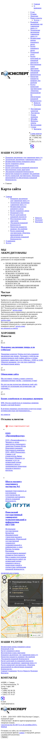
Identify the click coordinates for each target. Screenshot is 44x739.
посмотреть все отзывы (10, 573)
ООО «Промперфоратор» (15, 434)
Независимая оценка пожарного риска (35, 41)
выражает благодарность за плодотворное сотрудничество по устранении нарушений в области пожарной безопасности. (15, 496)
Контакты (37, 129)
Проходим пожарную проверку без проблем (35, 80)
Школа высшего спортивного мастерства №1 (13, 484)
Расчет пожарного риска (34, 48)
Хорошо (4, 737)
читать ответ (17, 310)
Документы (35, 113)
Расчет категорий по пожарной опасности (35, 59)
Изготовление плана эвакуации (17, 170)
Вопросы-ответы (34, 122)
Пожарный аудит (12, 165)
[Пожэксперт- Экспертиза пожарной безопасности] (15, 78)
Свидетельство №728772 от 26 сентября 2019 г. (19, 725)
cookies (21, 733)
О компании (37, 7)
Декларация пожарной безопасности (35, 72)
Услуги (37, 20)
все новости (5, 414)
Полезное (39, 220)
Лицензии (34, 16)
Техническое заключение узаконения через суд (35, 33)
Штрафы (34, 119)
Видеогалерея (36, 125)
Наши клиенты (36, 18)
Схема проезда (36, 133)
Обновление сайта (10, 374)
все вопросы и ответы (9, 328)
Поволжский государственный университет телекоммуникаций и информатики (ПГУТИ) (15, 518)
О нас (32, 12)
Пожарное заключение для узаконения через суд (36, 25)
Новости (37, 103)
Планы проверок (34, 116)
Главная (37, 4)
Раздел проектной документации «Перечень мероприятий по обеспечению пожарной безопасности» (36, 93)
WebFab (4, 727)
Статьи (33, 127)
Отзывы (33, 14)
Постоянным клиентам (36, 110)
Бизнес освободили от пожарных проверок (22, 398)
